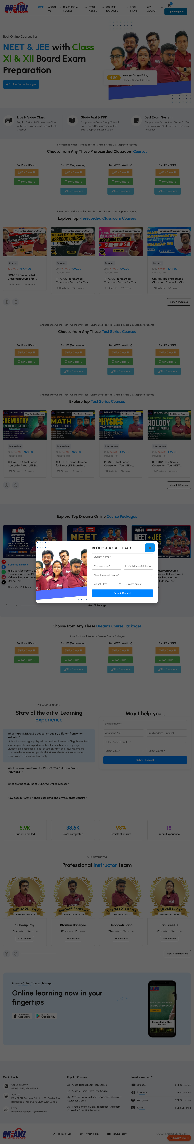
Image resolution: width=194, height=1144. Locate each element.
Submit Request (122, 593)
